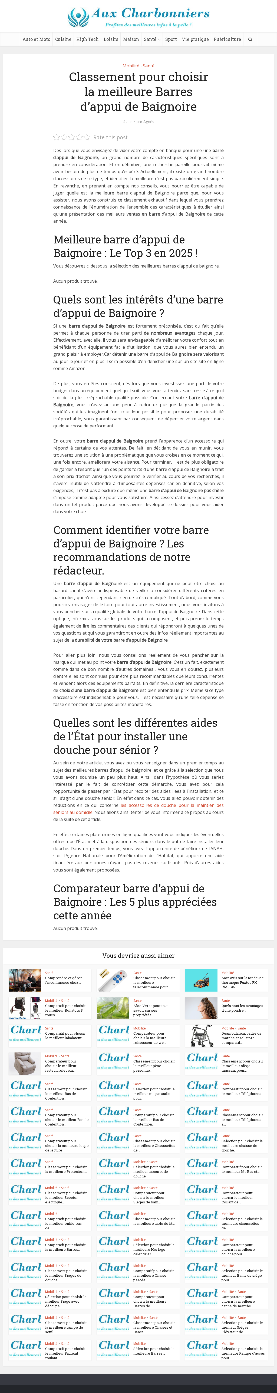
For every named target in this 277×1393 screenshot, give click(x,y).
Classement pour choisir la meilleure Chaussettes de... (154, 1145)
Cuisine (63, 39)
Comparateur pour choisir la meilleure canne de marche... (238, 1301)
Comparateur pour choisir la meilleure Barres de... (150, 1301)
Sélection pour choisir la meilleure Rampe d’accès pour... (243, 1353)
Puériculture (227, 39)
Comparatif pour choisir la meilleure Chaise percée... (153, 1275)
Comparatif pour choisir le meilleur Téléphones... (243, 1091)
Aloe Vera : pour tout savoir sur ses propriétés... (150, 1010)
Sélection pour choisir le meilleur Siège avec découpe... (66, 1301)
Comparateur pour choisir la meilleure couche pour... (238, 1249)
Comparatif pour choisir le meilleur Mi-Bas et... (242, 1169)
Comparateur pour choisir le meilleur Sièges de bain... (149, 1197)
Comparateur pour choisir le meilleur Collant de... (237, 1197)
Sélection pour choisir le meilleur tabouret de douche (154, 1171)
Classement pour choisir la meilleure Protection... (66, 1169)
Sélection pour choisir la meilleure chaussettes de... (242, 1223)
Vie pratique (195, 39)
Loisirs (111, 39)
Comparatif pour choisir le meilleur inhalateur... (65, 1035)
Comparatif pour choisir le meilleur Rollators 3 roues (65, 1010)
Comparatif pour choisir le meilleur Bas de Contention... (153, 1120)
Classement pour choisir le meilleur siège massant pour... (242, 1066)
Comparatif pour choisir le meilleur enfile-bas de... (65, 1223)
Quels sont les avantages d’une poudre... (242, 1008)
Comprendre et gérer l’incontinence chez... (63, 980)
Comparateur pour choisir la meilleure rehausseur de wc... (150, 1038)
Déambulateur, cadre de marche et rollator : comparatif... (242, 1038)
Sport (171, 39)
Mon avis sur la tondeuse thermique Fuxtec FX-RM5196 (243, 982)
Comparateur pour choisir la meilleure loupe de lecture (67, 1145)
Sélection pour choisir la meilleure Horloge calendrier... (153, 1249)
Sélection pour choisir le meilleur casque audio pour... (154, 1094)
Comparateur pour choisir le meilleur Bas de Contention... (67, 1120)
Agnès (148, 121)
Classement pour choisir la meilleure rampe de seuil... (66, 1327)
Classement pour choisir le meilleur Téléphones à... (242, 1120)
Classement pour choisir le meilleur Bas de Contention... (66, 1094)
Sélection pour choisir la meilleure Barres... (153, 1351)
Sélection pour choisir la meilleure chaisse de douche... (242, 1145)
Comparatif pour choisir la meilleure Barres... (65, 1247)
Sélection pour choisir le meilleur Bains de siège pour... (242, 1275)
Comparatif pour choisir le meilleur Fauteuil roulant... (65, 1353)
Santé (150, 39)
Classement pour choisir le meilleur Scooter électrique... (66, 1197)
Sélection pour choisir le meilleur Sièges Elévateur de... (242, 1327)
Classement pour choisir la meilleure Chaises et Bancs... (154, 1327)
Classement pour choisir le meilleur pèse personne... (154, 1066)
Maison (131, 39)
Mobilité (131, 66)
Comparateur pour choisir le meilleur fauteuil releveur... (61, 1066)
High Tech (87, 39)
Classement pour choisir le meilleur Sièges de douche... (66, 1275)
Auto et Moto (36, 39)
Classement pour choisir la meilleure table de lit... (154, 1221)
